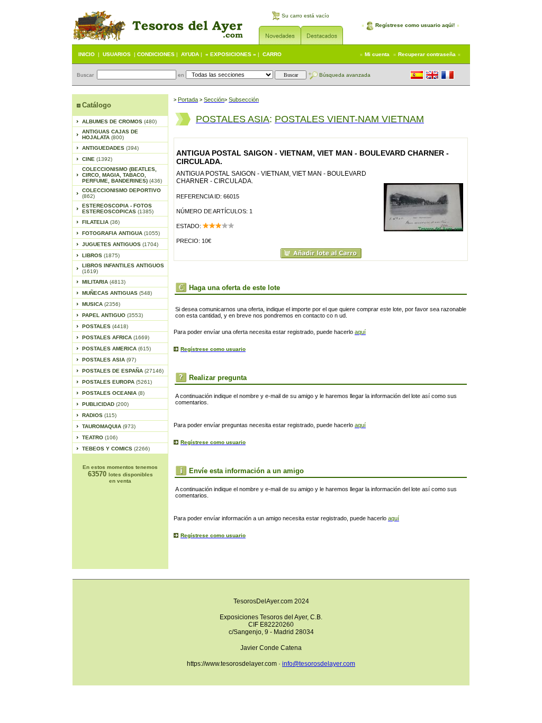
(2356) (101, 304)
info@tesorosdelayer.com (318, 663)
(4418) (105, 326)
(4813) (103, 282)
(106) (100, 437)
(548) (117, 293)
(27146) (123, 371)
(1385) (117, 208)
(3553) (112, 315)
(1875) (101, 255)
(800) (110, 134)
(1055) (121, 233)
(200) (105, 404)
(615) (116, 348)
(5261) (117, 382)
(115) (99, 415)
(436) (122, 175)
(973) (109, 426)
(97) (109, 360)
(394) (110, 148)
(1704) (120, 244)
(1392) (97, 159)
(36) (101, 222)
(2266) (116, 448)
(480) (119, 121)
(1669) (115, 337)
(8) (113, 393)
